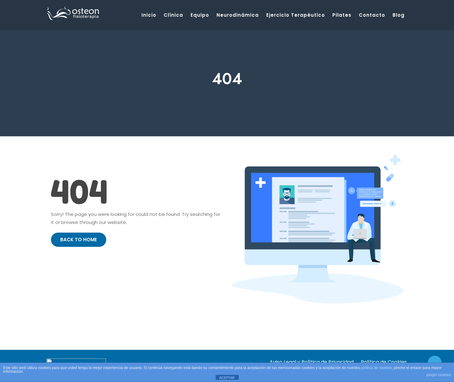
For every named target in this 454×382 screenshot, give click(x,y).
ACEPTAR (227, 378)
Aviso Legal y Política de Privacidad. (312, 362)
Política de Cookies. (384, 362)
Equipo (200, 15)
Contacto (372, 15)
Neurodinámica (237, 15)
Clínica (173, 15)
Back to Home (78, 239)
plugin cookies (439, 375)
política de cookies (376, 368)
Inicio (148, 15)
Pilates (341, 15)
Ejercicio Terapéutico (295, 15)
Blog (399, 15)
